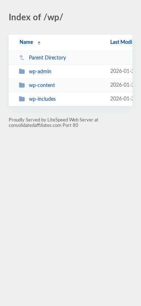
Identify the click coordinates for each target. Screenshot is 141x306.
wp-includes (42, 99)
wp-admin (40, 71)
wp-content (42, 85)
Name (26, 42)
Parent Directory (47, 58)
